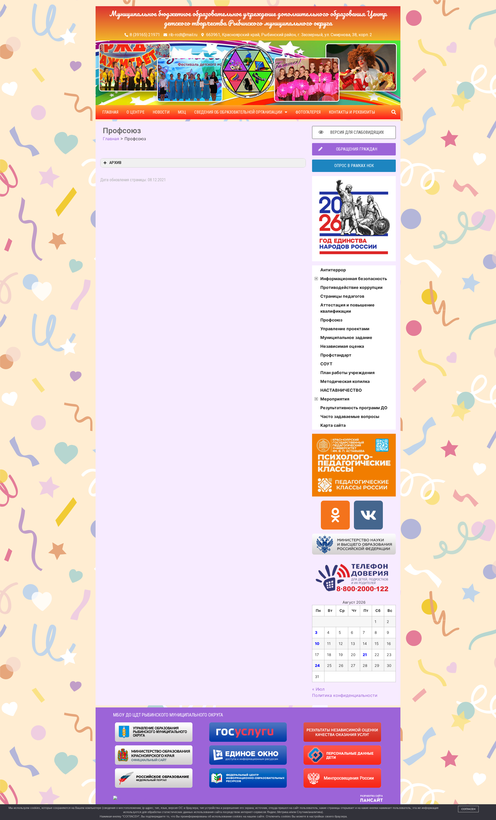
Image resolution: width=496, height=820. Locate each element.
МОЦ (182, 112)
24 (317, 665)
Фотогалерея (308, 112)
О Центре (135, 112)
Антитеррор (333, 269)
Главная (110, 112)
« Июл (318, 689)
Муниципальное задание (346, 337)
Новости (161, 112)
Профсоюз (331, 319)
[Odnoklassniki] (335, 515)
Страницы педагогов (342, 296)
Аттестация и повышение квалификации (347, 308)
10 (317, 643)
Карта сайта (333, 425)
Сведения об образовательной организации (238, 112)
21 (365, 654)
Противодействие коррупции (351, 287)
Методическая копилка (345, 381)
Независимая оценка (342, 346)
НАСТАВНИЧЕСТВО (341, 390)
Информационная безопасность (353, 278)
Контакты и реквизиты (352, 112)
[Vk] (368, 515)
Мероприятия (334, 398)
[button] (393, 112)
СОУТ (326, 363)
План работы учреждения (347, 372)
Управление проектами (344, 328)
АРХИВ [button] (115, 163)
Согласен (468, 809)
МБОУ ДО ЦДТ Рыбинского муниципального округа (168, 714)
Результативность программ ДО (354, 407)
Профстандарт (335, 355)
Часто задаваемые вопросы (349, 416)
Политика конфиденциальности (344, 695)
